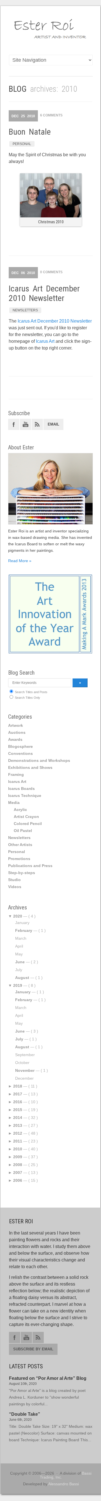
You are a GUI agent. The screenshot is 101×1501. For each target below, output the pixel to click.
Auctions (17, 732)
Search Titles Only (27, 697)
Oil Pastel (23, 830)
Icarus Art (45, 341)
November (25, 1070)
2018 (17, 1086)
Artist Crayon (26, 816)
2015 (17, 1109)
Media (14, 802)
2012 (17, 1133)
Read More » (19, 560)
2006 (17, 1180)
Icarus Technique (24, 795)
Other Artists (20, 844)
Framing (16, 774)
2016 (17, 1102)
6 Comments (51, 115)
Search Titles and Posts (30, 692)
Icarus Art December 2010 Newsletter (44, 293)
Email (53, 424)
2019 (17, 985)
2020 (17, 916)
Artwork (15, 725)
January (23, 992)
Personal (22, 144)
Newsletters (25, 310)
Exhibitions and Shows (30, 767)
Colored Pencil (28, 823)
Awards (15, 739)
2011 (17, 1141)
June (20, 962)
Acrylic (20, 809)
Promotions (19, 858)
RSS (37, 424)
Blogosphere (20, 746)
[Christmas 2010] (51, 215)
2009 (17, 1157)
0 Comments (51, 272)
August (22, 977)
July (19, 1039)
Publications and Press (30, 865)
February (23, 930)
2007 (17, 1172)
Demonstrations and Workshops (39, 760)
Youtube (25, 424)
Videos (14, 886)
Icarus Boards (21, 788)
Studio (14, 879)
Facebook (13, 424)
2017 (17, 1094)
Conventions (20, 753)
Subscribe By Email (33, 1349)
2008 (17, 1164)
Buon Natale (30, 132)
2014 (17, 1117)
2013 (17, 1125)
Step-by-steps (21, 872)
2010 (17, 1149)
